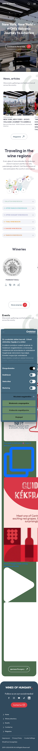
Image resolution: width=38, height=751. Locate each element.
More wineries (16, 305)
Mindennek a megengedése (19, 403)
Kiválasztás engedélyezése (19, 410)
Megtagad (19, 417)
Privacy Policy (17, 738)
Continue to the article (16, 46)
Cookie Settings (29, 738)
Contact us (17, 705)
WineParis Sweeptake (9, 742)
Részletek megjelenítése (22, 397)
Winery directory (10, 719)
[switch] (33, 375)
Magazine (17, 137)
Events (7, 723)
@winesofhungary (17, 669)
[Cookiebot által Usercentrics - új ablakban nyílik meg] (27, 332)
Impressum (6, 738)
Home (7, 714)
